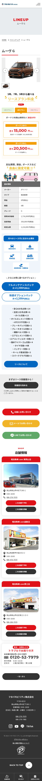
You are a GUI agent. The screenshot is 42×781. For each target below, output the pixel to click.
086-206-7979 (12, 622)
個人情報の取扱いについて (21, 743)
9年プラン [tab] (21, 110)
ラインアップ (15, 40)
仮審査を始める (21, 385)
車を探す (21, 779)
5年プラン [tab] (8, 110)
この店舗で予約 (21, 503)
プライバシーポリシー (21, 739)
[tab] (21, 286)
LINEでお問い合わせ (23, 435)
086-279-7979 (12, 497)
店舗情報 (7, 779)
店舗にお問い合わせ (22, 412)
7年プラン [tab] (34, 110)
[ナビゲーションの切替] (38, 3)
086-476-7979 (12, 560)
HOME (4, 40)
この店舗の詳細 (21, 509)
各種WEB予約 (35, 779)
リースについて (21, 364)
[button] (5, 70)
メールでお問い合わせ (22, 423)
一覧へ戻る (21, 676)
